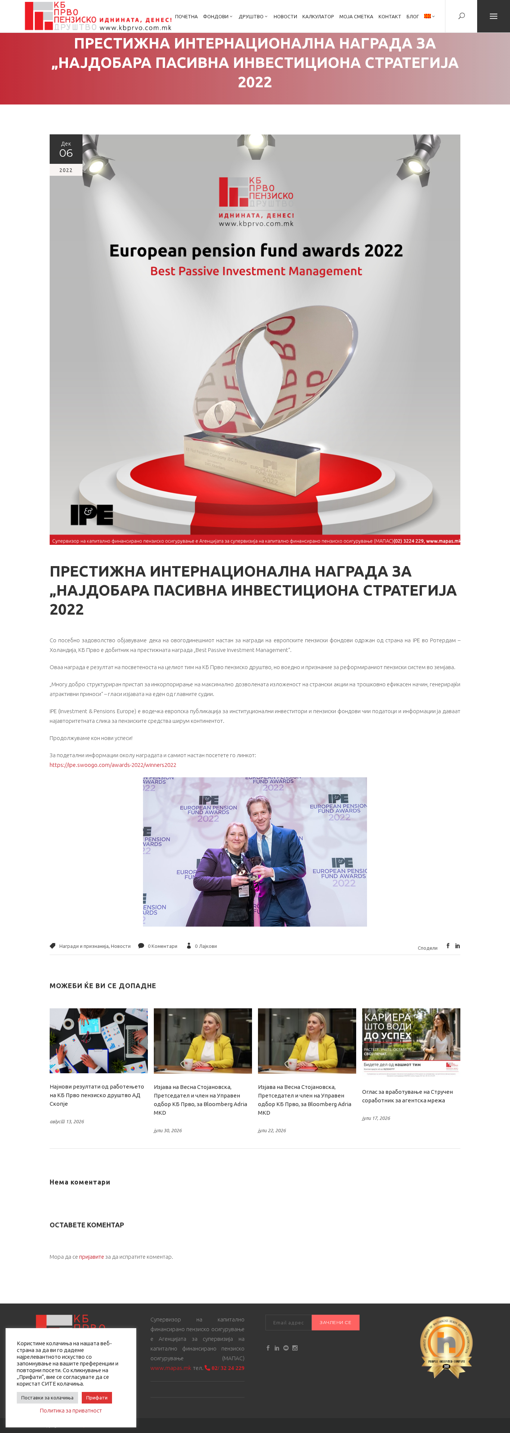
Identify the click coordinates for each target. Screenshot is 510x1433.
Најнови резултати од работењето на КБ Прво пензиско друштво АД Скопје (97, 1095)
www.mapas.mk (170, 1368)
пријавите (91, 1257)
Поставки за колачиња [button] (47, 1397)
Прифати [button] (97, 1397)
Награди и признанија (84, 946)
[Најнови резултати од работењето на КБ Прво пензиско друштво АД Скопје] (99, 1040)
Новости (121, 946)
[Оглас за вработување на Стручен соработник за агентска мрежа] (411, 1043)
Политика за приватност (71, 1410)
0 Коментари (162, 946)
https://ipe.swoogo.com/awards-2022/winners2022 (113, 765)
